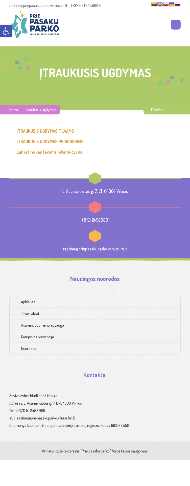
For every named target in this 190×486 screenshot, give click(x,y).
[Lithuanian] (154, 4)
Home (14, 109)
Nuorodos (28, 348)
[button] (6, 31)
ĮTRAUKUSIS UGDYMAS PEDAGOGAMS (50, 141)
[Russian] (178, 4)
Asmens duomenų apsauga (42, 325)
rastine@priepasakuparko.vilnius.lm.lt (95, 248)
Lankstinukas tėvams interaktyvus (49, 152)
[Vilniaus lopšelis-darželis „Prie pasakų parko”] (34, 24)
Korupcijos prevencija (37, 336)
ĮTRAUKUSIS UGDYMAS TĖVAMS (45, 131)
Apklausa (28, 301)
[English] (160, 4)
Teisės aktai (30, 313)
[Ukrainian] (172, 4)
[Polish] (166, 4)
